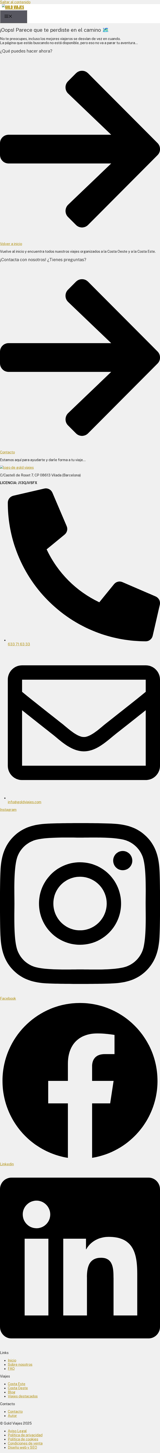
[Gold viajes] (13, 7)
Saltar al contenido (15, 2)
